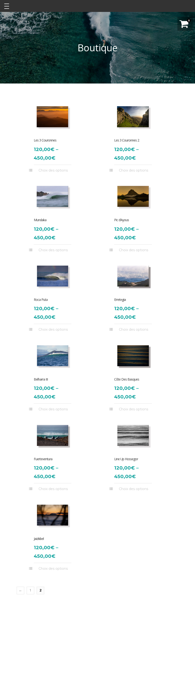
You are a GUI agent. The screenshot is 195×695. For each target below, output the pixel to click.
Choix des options (53, 170)
